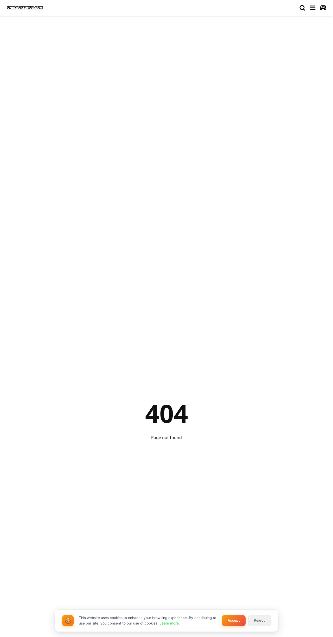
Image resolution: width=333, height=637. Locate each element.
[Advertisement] (166, 58)
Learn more (169, 623)
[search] (302, 8)
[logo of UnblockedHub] (25, 7)
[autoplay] (323, 8)
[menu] (313, 8)
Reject (259, 620)
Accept (234, 620)
